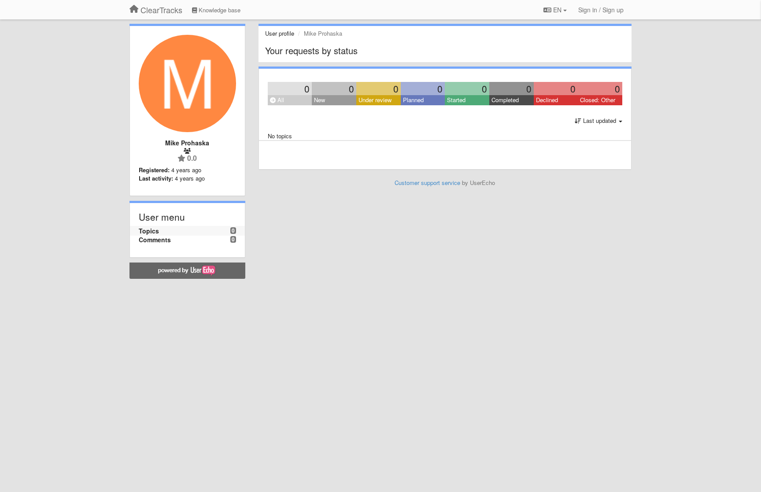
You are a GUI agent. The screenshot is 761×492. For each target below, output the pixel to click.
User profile (279, 33)
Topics (149, 230)
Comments (155, 239)
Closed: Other (597, 100)
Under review (375, 100)
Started (456, 100)
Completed (505, 100)
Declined (547, 100)
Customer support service (427, 182)
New (319, 100)
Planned (413, 100)
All (280, 100)
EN (557, 9)
